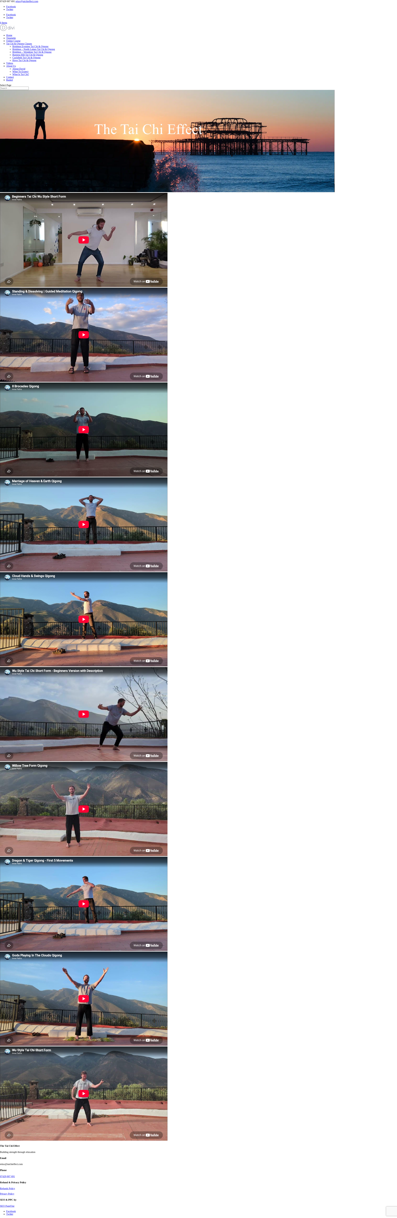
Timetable (11, 38)
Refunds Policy (7, 1188)
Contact (10, 77)
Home (9, 35)
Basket (9, 80)
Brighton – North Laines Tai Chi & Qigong (33, 49)
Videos (9, 63)
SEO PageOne (7, 1206)
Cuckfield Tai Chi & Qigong (26, 57)
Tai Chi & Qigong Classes (19, 43)
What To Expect (20, 71)
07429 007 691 (7, 1176)
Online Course (13, 41)
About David (18, 68)
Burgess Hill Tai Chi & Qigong (27, 54)
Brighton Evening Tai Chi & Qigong (30, 46)
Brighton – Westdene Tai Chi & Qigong (31, 52)
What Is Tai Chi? (20, 74)
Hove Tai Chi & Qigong (24, 60)
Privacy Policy (7, 1193)
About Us (11, 66)
